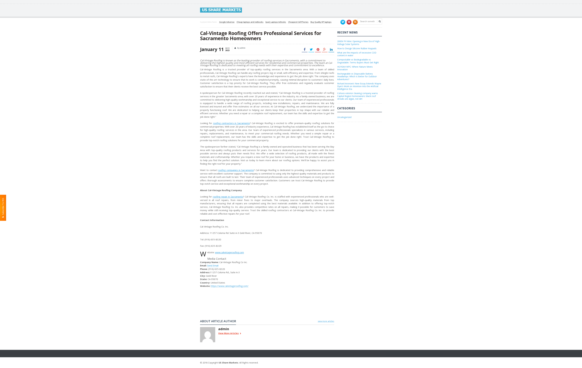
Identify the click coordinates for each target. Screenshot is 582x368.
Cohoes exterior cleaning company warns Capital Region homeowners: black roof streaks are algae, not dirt (357, 96)
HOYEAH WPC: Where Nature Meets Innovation (355, 68)
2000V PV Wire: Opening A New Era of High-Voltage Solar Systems (358, 42)
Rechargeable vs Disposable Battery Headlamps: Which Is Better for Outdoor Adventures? (357, 76)
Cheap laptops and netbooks (250, 22)
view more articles (326, 321)
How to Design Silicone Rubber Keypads (356, 48)
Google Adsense (226, 22)
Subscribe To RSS (3, 207)
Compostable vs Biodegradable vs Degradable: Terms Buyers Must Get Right (358, 61)
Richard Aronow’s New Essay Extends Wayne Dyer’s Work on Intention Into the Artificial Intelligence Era (359, 86)
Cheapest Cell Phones (298, 22)
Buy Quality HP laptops (321, 22)
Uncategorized (344, 117)
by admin (241, 48)
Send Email (212, 265)
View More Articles (228, 333)
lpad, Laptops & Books (276, 22)
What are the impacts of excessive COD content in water (356, 54)
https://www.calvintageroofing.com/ (229, 285)
